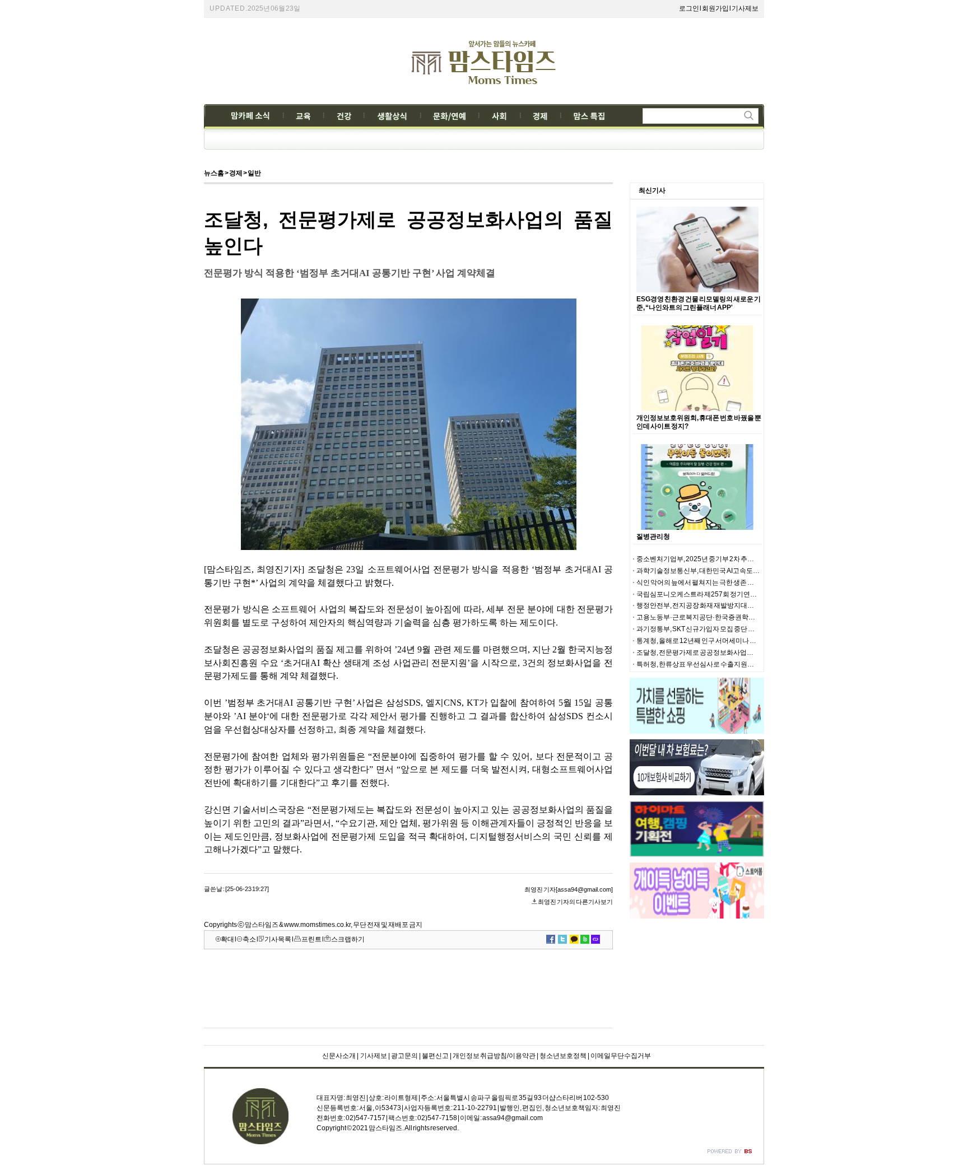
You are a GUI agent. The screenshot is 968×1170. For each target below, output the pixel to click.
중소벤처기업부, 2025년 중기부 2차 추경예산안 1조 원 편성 (721, 559)
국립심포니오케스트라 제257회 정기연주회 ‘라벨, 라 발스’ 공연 (727, 594)
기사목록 (277, 939)
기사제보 (745, 8)
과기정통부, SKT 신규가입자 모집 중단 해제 (698, 629)
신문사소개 (339, 1056)
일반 (254, 173)
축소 (249, 939)
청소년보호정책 (563, 1056)
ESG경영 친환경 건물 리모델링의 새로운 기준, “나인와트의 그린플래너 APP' (698, 303)
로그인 (689, 8)
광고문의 (404, 1056)
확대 (227, 939)
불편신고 (435, 1056)
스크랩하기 (348, 939)
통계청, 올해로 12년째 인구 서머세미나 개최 (699, 641)
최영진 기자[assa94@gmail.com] (568, 889)
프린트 (311, 939)
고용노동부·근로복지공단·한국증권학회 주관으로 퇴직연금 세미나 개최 (740, 617)
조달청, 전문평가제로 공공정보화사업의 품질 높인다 (712, 652)
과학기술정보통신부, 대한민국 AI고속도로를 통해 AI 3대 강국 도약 (731, 571)
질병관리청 (653, 536)
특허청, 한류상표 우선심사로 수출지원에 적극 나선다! (713, 664)
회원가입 (715, 8)
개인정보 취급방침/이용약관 (494, 1056)
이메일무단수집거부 (620, 1056)
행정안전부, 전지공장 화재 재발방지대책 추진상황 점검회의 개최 (729, 605)
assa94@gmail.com (512, 1118)
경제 (236, 173)
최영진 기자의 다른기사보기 (575, 901)
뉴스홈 (214, 173)
